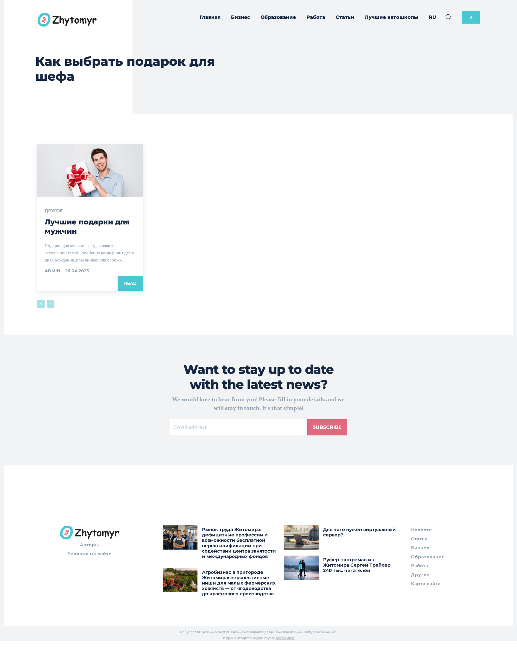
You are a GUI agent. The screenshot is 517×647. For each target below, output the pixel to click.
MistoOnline (285, 638)
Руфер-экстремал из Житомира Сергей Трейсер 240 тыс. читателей (356, 565)
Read (130, 283)
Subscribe (327, 427)
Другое (54, 211)
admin (52, 270)
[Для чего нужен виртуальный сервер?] (301, 537)
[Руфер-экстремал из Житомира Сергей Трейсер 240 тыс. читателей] (301, 568)
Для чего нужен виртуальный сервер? (359, 532)
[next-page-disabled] (50, 304)
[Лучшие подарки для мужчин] (90, 170)
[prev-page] (41, 304)
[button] (448, 16)
